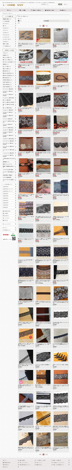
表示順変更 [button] (47, 20)
